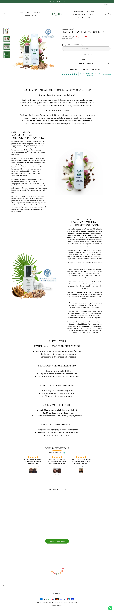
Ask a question (86, 63)
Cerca (5, 586)
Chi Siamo (90, 11)
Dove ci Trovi (83, 17)
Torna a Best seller (58, 541)
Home (21, 13)
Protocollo (30, 16)
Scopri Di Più (16, 518)
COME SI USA (86, 59)
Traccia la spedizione (83, 14)
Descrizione (86, 55)
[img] (57, 451)
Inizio (63, 29)
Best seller (69, 29)
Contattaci (78, 11)
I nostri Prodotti (34, 13)
